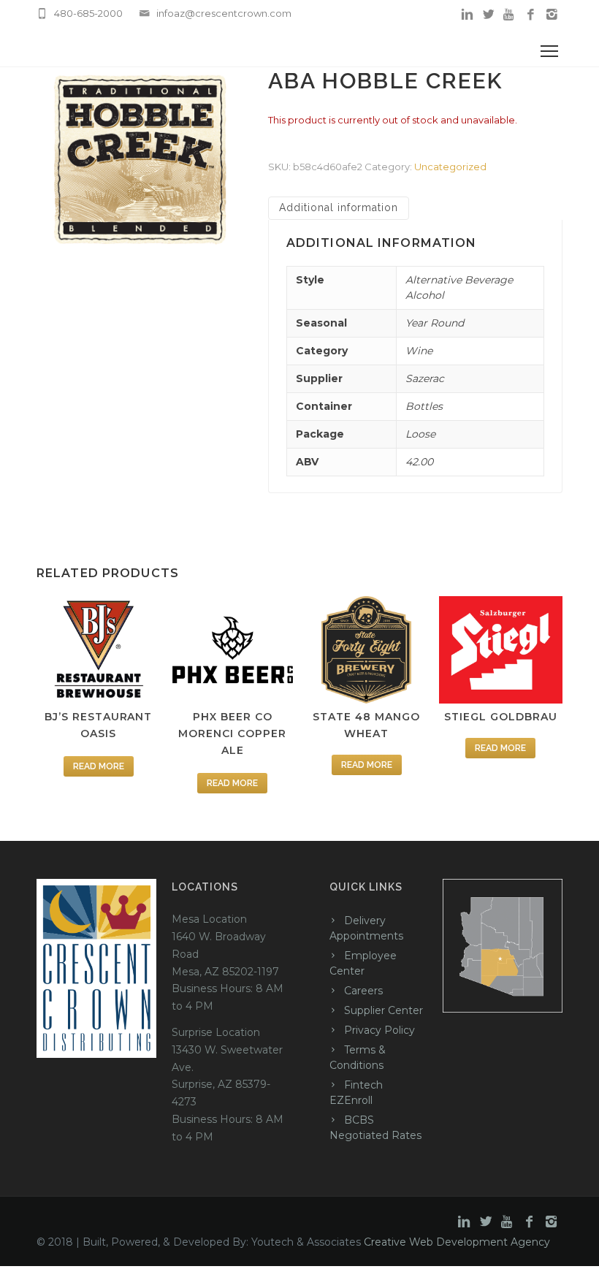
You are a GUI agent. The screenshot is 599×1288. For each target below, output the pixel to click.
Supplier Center (383, 1010)
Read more (98, 766)
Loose (420, 434)
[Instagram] (551, 15)
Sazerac (424, 378)
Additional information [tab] (339, 207)
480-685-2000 (88, 13)
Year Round (434, 322)
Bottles (424, 406)
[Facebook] (530, 15)
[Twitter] (488, 15)
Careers (363, 990)
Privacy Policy (379, 1030)
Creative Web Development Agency (457, 1242)
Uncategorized (450, 166)
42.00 (419, 461)
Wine (418, 350)
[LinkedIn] (467, 15)
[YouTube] (509, 15)
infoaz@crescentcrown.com (223, 13)
